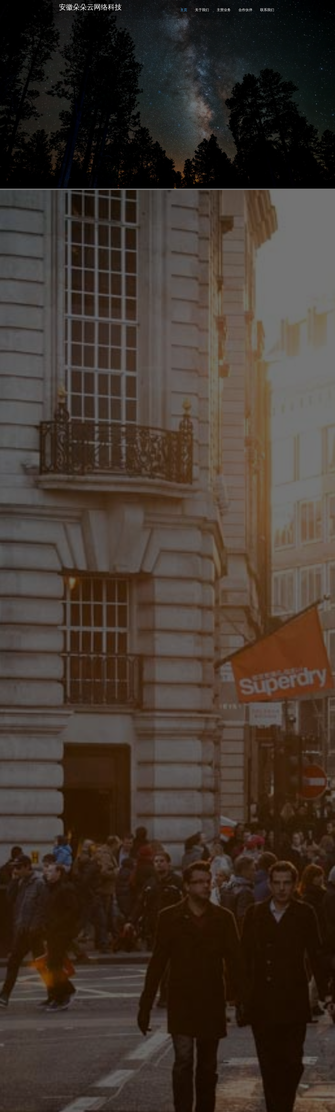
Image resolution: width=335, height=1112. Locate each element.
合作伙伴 (245, 9)
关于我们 (202, 9)
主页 (183, 9)
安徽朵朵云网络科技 (90, 7)
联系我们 (267, 9)
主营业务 (224, 9)
